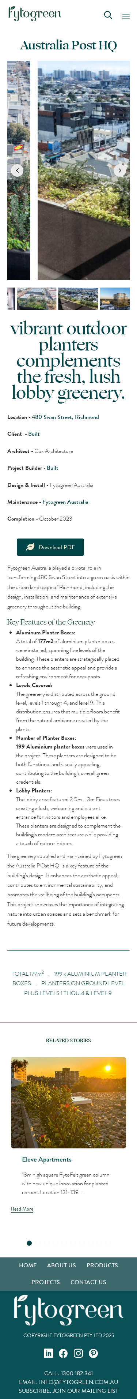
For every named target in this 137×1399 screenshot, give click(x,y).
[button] (17, 170)
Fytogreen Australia (65, 502)
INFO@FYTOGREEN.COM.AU (78, 1382)
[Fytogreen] (34, 13)
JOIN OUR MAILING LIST (85, 1391)
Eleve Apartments (47, 1159)
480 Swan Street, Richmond (65, 417)
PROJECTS (45, 1282)
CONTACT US (88, 1282)
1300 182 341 (77, 1373)
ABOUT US (61, 1265)
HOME (28, 1265)
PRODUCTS (102, 1265)
